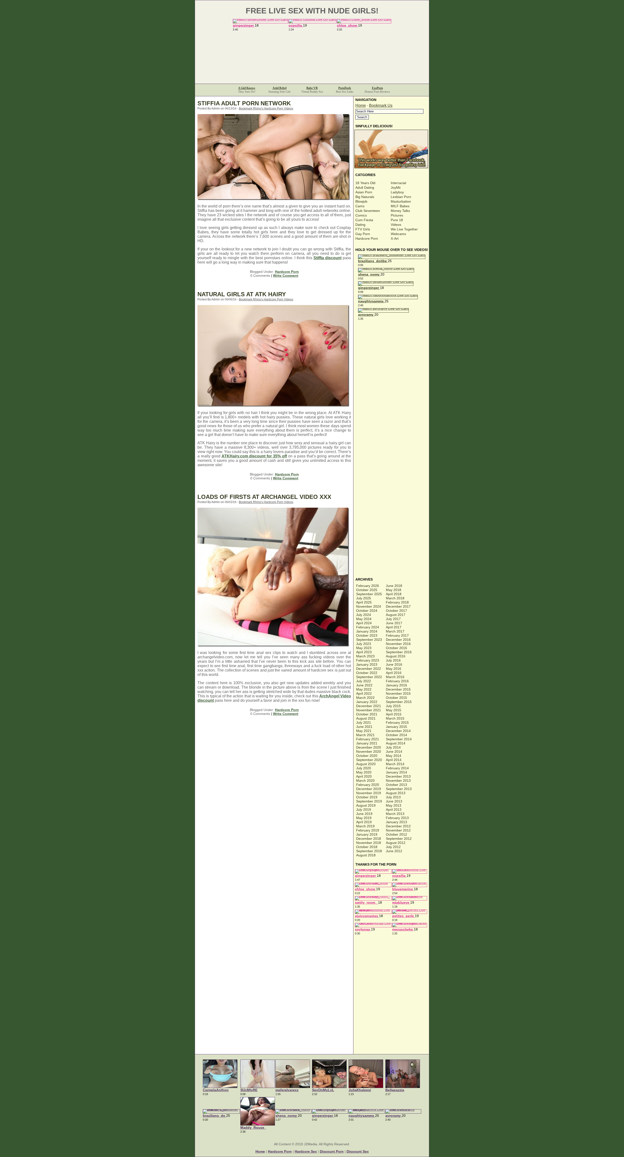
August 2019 (366, 805)
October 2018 (366, 847)
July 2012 (393, 847)
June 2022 (364, 685)
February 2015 (397, 722)
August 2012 (395, 843)
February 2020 (367, 785)
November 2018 (368, 843)
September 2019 (369, 801)
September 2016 (399, 652)
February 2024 (367, 627)
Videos (396, 225)
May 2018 (393, 590)
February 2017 (397, 635)
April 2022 (364, 693)
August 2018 (366, 855)
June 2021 (364, 727)
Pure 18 (397, 220)
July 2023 (363, 644)
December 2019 (368, 789)
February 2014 (397, 768)
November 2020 (368, 751)
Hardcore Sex (306, 1151)
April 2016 (393, 673)
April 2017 (393, 627)
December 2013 (398, 776)
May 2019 (363, 818)
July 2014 (393, 747)
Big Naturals (364, 197)
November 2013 (398, 780)
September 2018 (369, 851)
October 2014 (396, 735)
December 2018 (368, 839)
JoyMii (395, 187)
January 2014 (396, 772)
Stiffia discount (327, 258)
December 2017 (398, 606)
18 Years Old (365, 183)
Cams (359, 206)
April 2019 (364, 822)
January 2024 (366, 631)
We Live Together (404, 229)
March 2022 (365, 698)
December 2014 (398, 731)
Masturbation (401, 201)
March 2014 (395, 764)
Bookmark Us (380, 105)
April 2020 (364, 776)
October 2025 (366, 590)
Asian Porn (363, 192)
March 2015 (395, 718)
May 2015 (393, 710)
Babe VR (312, 88)
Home (360, 105)
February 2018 (397, 602)
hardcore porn (280, 1151)
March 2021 (365, 735)
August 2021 (366, 718)
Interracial (398, 183)
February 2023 (367, 660)
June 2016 (394, 664)
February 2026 (367, 586)
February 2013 (397, 818)
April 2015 (393, 714)
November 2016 (398, 644)
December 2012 (398, 826)
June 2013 (394, 801)
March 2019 (365, 826)
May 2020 (363, 772)
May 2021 (363, 731)
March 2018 (395, 598)
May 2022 (363, 689)
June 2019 (364, 814)
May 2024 (363, 619)
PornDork (344, 88)
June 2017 (394, 623)
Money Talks (400, 211)
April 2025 (364, 602)
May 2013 (393, 805)
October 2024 (366, 611)
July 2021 (363, 722)
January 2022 (366, 702)
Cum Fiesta (364, 220)
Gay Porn (362, 234)
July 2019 (363, 809)
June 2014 (394, 751)
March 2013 (395, 814)
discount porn (332, 1151)
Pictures (397, 215)
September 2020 (369, 760)
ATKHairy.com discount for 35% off (254, 456)
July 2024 (363, 615)
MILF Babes (400, 206)
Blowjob (361, 201)
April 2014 (393, 760)
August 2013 (395, 793)
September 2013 (399, 789)
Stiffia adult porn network (244, 103)
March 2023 (365, 656)
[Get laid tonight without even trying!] (391, 167)
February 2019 (367, 830)
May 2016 (393, 669)
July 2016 (393, 660)
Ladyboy (397, 192)
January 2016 (396, 685)
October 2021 (366, 714)
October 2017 (396, 611)
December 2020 (368, 747)
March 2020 (365, 780)
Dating (360, 225)
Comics (361, 215)
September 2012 (399, 839)
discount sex (358, 1151)
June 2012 (394, 851)
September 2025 (369, 594)
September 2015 (399, 702)
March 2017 (395, 631)
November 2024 (368, 606)
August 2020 (366, 764)
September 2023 (369, 640)
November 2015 (398, 693)
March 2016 (395, 677)
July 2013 (393, 797)
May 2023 (363, 648)
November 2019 (368, 793)
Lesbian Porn (401, 197)
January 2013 (396, 822)
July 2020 (363, 768)
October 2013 (396, 785)
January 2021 (366, 743)
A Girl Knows (246, 88)
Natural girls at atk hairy (241, 294)
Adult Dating (364, 187)
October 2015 (396, 698)
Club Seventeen (367, 211)
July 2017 (393, 619)
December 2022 (368, 669)
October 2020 (366, 756)
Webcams (398, 234)
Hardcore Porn (287, 272)
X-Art (395, 238)
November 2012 (398, 830)
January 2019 (366, 834)
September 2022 (369, 677)
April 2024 (364, 623)
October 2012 (396, 834)
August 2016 (395, 656)
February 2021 (367, 739)
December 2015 (398, 689)
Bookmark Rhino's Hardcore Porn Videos (266, 108)
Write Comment (285, 275)
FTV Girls (362, 229)
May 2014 (393, 756)
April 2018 (393, 594)
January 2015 (396, 727)
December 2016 (398, 640)
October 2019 (366, 797)
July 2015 (393, 706)
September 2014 (399, 739)
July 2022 (363, 681)
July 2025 (363, 598)
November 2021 (368, 710)
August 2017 (395, 615)
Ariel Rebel (279, 88)
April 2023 (364, 652)
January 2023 (366, 664)
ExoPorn (377, 88)
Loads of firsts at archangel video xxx (264, 497)
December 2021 (368, 706)
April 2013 (393, 809)
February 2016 (397, 681)
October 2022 (366, 673)
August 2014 (395, 743)
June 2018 (394, 586)
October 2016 (396, 648)
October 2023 (366, 635)
